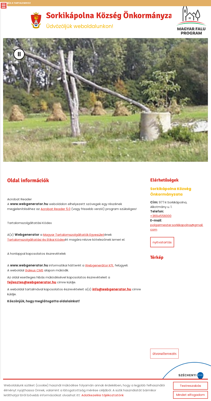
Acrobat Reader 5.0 (55, 209)
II (19, 54)
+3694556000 (160, 216)
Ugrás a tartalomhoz (17, 3)
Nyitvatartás (162, 242)
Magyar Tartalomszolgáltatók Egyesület (73, 234)
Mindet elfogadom (190, 395)
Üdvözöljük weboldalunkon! (113, 20)
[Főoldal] (36, 20)
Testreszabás (190, 385)
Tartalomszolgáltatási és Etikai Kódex (36, 239)
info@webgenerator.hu (111, 289)
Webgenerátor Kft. (99, 265)
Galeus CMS (34, 270)
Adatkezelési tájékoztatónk (102, 395)
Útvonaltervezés (164, 354)
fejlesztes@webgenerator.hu (31, 282)
